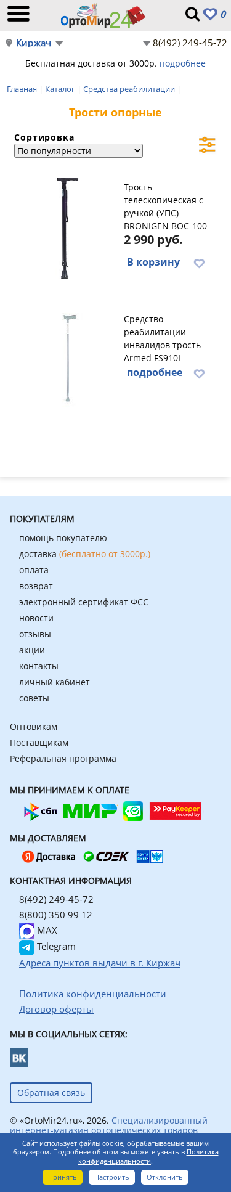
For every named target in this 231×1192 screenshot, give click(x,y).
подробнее (183, 63)
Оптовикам (33, 726)
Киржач (33, 42)
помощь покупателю (63, 538)
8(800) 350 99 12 (55, 914)
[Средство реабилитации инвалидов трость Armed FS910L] (67, 358)
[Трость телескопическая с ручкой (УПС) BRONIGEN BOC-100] (67, 226)
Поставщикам (39, 742)
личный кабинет (54, 682)
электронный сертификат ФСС (83, 602)
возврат (36, 586)
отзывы (35, 634)
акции (32, 650)
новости (36, 618)
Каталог (61, 88)
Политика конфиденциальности (148, 1156)
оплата (34, 570)
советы (34, 698)
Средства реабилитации (130, 88)
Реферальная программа (63, 758)
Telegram (55, 946)
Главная (23, 88)
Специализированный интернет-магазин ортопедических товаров (109, 1125)
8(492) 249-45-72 (190, 42)
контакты (39, 666)
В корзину (153, 262)
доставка (84, 554)
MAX (45, 930)
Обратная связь (51, 1092)
